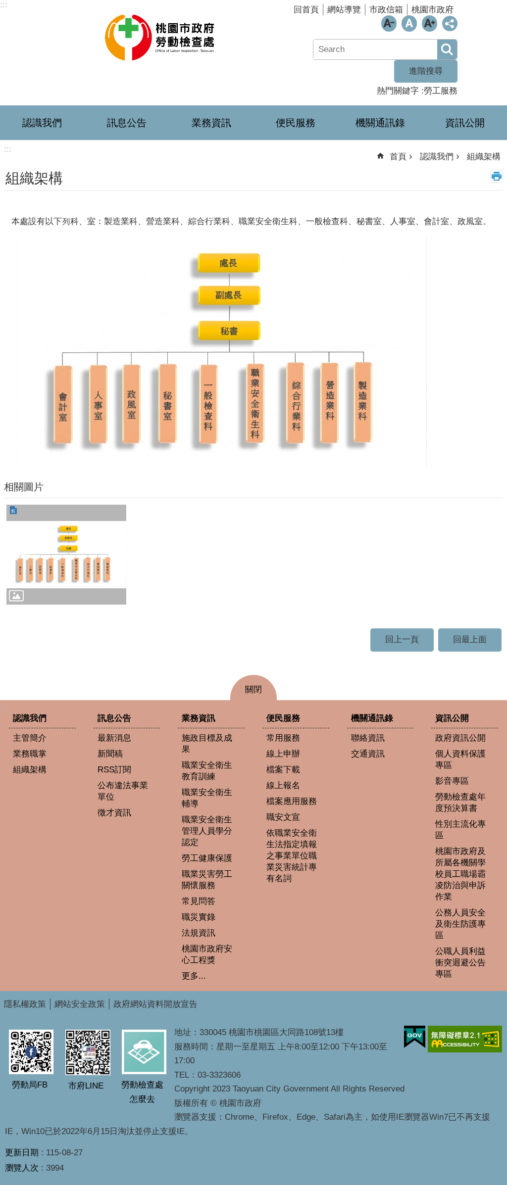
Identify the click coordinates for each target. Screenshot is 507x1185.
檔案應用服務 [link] (291, 801)
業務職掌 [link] (30, 753)
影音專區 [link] (452, 781)
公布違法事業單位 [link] (123, 791)
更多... (194, 976)
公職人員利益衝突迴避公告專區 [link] (460, 963)
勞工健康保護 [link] (207, 858)
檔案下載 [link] (283, 769)
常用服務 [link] (283, 738)
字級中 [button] (409, 23)
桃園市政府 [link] (432, 9)
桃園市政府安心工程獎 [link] (207, 954)
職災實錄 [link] (198, 917)
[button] (66, 555)
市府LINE (85, 1085)
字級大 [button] (429, 23)
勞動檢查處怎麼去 (142, 1092)
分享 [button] (449, 23)
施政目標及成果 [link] (207, 743)
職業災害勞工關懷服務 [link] (207, 879)
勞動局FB (30, 1085)
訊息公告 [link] (127, 122)
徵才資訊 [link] (114, 812)
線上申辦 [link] (283, 753)
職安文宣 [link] (283, 817)
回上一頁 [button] (402, 639)
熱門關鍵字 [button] (398, 90)
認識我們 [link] (42, 122)
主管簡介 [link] (30, 738)
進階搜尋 (426, 71)
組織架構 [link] (484, 156)
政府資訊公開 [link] (460, 738)
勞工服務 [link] (440, 90)
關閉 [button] (253, 689)
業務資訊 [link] (211, 122)
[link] (414, 1037)
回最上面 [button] (470, 639)
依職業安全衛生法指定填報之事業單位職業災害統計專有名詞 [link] (291, 855)
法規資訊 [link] (198, 933)
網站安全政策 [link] (79, 1004)
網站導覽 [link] (344, 9)
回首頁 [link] (306, 9)
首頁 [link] (398, 156)
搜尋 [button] (447, 49)
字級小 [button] (389, 23)
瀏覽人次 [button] (22, 1168)
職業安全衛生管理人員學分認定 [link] (207, 831)
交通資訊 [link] (368, 753)
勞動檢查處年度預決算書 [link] (460, 802)
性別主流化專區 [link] (460, 829)
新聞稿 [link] (110, 753)
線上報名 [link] (283, 785)
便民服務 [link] (295, 122)
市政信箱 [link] (386, 9)
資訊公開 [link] (465, 122)
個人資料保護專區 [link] (460, 759)
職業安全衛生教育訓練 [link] (207, 770)
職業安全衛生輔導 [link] (207, 798)
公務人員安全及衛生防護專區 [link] (460, 924)
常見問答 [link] (198, 901)
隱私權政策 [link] (25, 1004)
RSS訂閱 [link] (114, 769)
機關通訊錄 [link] (380, 122)
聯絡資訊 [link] (368, 738)
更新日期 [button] (22, 1152)
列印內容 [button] (496, 176)
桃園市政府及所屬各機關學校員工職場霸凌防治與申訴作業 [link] (460, 874)
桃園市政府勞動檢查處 (161, 36)
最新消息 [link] (114, 738)
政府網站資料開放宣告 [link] (155, 1004)
